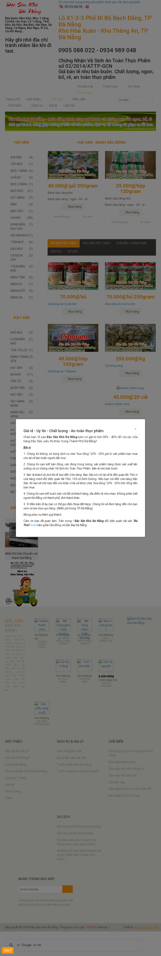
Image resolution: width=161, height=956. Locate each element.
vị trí (33, 525)
